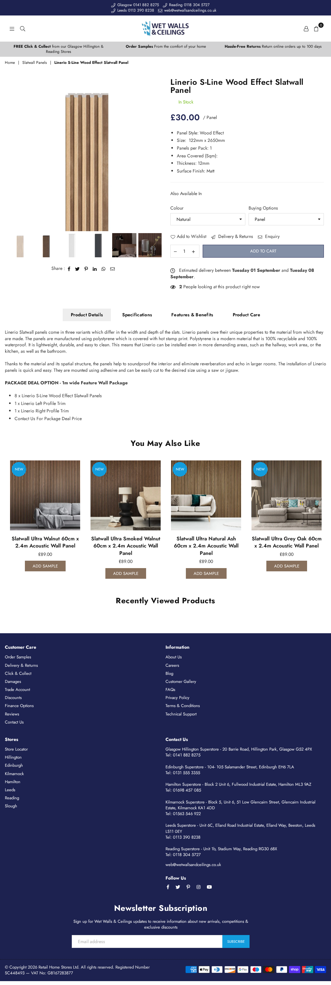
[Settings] (306, 28)
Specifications (137, 314)
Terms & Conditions (183, 706)
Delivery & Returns (235, 236)
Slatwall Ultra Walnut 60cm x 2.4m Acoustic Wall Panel (45, 542)
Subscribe (236, 941)
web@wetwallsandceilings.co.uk (189, 10)
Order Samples (18, 657)
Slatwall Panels (34, 62)
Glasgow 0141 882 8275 (137, 5)
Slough (11, 806)
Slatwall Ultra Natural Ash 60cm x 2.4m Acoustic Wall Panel (206, 546)
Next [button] (155, 154)
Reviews (12, 714)
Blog (169, 673)
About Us (174, 657)
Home (10, 62)
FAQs (170, 689)
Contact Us (14, 722)
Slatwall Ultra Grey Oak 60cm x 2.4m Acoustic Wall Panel (287, 542)
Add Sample (45, 566)
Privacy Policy (177, 697)
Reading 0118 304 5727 (188, 5)
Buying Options (263, 208)
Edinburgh (14, 765)
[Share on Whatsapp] (103, 268)
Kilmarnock (14, 774)
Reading (12, 798)
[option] (58, 49)
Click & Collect (18, 673)
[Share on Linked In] (95, 268)
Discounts (13, 697)
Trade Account (17, 689)
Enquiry (272, 236)
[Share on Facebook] (69, 268)
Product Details (87, 314)
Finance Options (19, 706)
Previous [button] (13, 154)
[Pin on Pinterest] (86, 268)
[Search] (22, 28)
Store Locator (16, 749)
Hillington (13, 757)
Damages (13, 681)
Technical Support (181, 714)
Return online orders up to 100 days (273, 46)
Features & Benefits (192, 314)
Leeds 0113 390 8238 (135, 10)
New (19, 469)
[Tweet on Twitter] (77, 268)
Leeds (10, 790)
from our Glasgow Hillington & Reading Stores (58, 49)
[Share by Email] (112, 268)
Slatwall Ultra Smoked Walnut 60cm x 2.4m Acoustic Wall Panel (125, 546)
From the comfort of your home (166, 46)
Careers (172, 665)
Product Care (246, 314)
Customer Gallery (181, 681)
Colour (177, 208)
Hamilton (12, 782)
